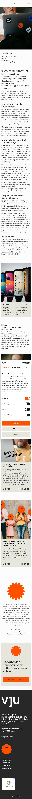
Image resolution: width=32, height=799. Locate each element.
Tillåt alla (16, 423)
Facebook (6, 763)
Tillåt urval (16, 429)
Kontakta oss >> (16, 679)
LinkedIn (5, 766)
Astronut (6, 304)
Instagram (6, 760)
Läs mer (6, 489)
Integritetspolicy (7, 737)
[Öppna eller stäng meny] (29, 3)
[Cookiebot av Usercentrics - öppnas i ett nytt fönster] (22, 363)
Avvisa (16, 434)
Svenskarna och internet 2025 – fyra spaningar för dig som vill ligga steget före (15, 543)
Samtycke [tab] (6, 367)
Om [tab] (26, 367)
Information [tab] (16, 367)
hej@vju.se (6, 768)
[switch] (27, 403)
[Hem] (16, 3)
